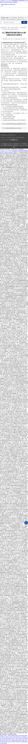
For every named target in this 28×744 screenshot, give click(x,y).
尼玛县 (17, 741)
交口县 (13, 737)
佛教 (6, 738)
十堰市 (16, 738)
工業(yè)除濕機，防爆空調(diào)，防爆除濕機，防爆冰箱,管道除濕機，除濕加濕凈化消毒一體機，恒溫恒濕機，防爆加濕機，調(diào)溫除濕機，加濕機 (14, 19)
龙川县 (21, 741)
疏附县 (26, 738)
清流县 (23, 735)
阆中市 (10, 741)
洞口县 (21, 737)
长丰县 (10, 737)
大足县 (12, 738)
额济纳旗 (25, 741)
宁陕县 (20, 738)
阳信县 (3, 741)
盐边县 (1, 740)
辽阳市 (5, 743)
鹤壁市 (13, 741)
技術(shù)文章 (14, 27)
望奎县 (19, 740)
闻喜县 (24, 737)
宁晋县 (5, 735)
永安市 (6, 737)
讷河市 (6, 741)
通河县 (3, 737)
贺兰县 (8, 740)
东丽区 (23, 740)
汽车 (23, 738)
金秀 (20, 735)
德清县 (9, 738)
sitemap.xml (22, 145)
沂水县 (1, 743)
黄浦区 (15, 740)
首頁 (9, 27)
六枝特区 (9, 735)
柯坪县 (17, 737)
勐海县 (13, 735)
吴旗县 (1, 735)
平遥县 (12, 740)
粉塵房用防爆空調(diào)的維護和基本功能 (15, 123)
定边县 (5, 740)
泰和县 (16, 735)
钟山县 (3, 738)
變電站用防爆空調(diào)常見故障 (13, 128)
